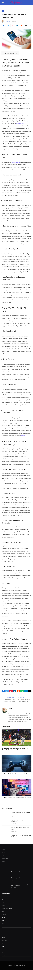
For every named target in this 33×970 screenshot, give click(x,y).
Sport (3, 943)
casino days (4, 914)
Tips (2, 949)
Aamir (8, 21)
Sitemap (3, 861)
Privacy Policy (5, 858)
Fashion (3, 917)
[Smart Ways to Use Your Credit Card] (16, 39)
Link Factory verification (16, 871)
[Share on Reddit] (22, 25)
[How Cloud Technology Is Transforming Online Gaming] (16, 787)
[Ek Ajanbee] (16, 2)
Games (3, 920)
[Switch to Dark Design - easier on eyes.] (28, 2)
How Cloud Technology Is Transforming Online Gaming (16, 797)
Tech (3, 946)
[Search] (30, 2)
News (3, 929)
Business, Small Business (7, 908)
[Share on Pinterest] (13, 25)
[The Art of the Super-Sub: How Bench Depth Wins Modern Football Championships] (16, 737)
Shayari (3, 937)
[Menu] (3, 2)
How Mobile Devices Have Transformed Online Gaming (16, 773)
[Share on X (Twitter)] (8, 25)
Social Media (4, 940)
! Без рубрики (5, 897)
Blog (3, 902)
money (23, 435)
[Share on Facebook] (4, 25)
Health (3, 923)
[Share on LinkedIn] (17, 25)
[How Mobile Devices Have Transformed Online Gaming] (16, 763)
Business (3, 905)
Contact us (4, 855)
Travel (3, 952)
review (3, 931)
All (2, 899)
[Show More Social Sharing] (30, 25)
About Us (4, 852)
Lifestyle (3, 926)
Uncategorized (5, 955)
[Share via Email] (26, 25)
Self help (3, 934)
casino (3, 911)
